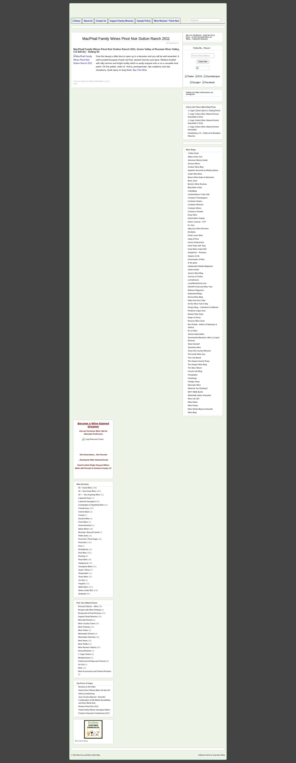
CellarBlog (192, 191)
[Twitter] (189, 76)
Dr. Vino (191, 225)
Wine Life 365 (193, 399)
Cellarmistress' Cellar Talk (199, 194)
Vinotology (192, 378)
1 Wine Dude (193, 153)
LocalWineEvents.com (197, 283)
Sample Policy (144, 21)
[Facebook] (208, 82)
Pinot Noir (82, 542)
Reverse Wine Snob (196, 321)
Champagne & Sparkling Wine (91, 505)
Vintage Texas (194, 382)
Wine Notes (192, 402)
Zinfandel (82, 594)
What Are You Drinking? (198, 388)
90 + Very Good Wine (87, 491)
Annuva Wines (194, 164)
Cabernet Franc (84, 498)
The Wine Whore (195, 368)
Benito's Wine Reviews (197, 184)
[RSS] (198, 76)
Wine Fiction (83, 630)
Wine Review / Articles (87, 647)
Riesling (81, 556)
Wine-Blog (192, 412)
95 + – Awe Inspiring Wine (89, 495)
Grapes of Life (193, 256)
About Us (88, 21)
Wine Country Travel (86, 623)
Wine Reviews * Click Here (166, 21)
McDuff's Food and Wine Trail (200, 287)
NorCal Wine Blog (195, 297)
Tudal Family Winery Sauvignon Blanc (94, 710)
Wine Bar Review (85, 620)
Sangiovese (83, 563)
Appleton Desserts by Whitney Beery (203, 170)
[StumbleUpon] (212, 76)
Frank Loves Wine (195, 235)
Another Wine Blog (196, 167)
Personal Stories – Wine (88, 606)
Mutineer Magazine (196, 290)
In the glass (192, 263)
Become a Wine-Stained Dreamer (93, 425)
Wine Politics (83, 644)
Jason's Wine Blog (195, 273)
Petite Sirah (83, 536)
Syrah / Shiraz (84, 570)
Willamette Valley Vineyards (199, 395)
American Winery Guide (198, 160)
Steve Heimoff (193, 344)
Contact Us (101, 21)
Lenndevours (193, 280)
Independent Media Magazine (200, 266)
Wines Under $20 (85, 590)
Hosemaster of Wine (196, 259)
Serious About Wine (196, 334)
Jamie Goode (193, 270)
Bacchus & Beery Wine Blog (91, 81)
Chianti (81, 515)
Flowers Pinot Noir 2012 (88, 706)
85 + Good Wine (85, 488)
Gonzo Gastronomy (196, 242)
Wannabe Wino (194, 385)
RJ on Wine (192, 331)
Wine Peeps (193, 405)
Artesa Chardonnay (86, 694)
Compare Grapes (195, 201)
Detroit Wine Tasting (196, 218)
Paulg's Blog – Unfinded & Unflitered (203, 307)
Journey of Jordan (195, 276)
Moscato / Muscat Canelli (88, 532)
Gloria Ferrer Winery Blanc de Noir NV (94, 690)
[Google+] (195, 82)
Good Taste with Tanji (197, 246)
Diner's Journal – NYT (197, 222)
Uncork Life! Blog (195, 371)
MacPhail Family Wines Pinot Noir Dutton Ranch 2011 (126, 39)
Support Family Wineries (121, 21)
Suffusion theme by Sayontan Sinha (211, 755)
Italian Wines (83, 529)
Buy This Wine (140, 70)
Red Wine (82, 553)
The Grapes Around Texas (199, 361)
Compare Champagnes (198, 198)
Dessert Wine (84, 519)
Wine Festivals (84, 627)
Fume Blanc (83, 522)
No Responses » (172, 43)
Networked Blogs (195, 294)
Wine (80, 668)
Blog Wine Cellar (195, 187)
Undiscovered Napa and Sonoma (92, 661)
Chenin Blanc (84, 512)
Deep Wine (192, 215)
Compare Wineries (196, 205)
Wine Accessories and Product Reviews (94, 671)
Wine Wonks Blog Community (200, 409)
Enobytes (192, 232)
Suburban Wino (194, 347)
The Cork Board (194, 358)
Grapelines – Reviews (197, 252)
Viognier (81, 584)
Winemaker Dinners (86, 634)
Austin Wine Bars (195, 174)
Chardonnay (83, 508)
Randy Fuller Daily (195, 314)
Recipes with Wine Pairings (89, 610)
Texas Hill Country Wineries (199, 351)
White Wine (83, 587)
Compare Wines (194, 208)
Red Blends (83, 549)
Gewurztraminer (85, 525)
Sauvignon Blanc (85, 566)
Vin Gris (81, 580)
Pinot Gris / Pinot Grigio (88, 539)
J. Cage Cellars (84, 654)
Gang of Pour (193, 239)
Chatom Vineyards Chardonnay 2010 (94, 713)
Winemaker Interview (87, 637)
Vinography (192, 375)
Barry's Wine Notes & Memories (201, 177)
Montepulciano (84, 658)
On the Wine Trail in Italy (198, 304)
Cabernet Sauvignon (87, 501)
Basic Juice (192, 181)
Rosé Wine (83, 560)
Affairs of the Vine (195, 157)
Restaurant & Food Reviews (89, 613)
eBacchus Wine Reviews (198, 229)
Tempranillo (83, 573)
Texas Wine (83, 577)
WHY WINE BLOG (195, 392)
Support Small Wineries (88, 617)
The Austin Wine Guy (196, 354)
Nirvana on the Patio (86, 687)
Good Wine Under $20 (197, 249)
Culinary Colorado (195, 211)
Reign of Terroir (194, 317)
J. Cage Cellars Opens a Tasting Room (204, 111)
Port (80, 546)
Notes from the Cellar (197, 300)
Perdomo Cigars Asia (197, 311)
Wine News (83, 641)
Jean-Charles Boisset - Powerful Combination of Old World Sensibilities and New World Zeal (94, 700)
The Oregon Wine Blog (197, 364)
